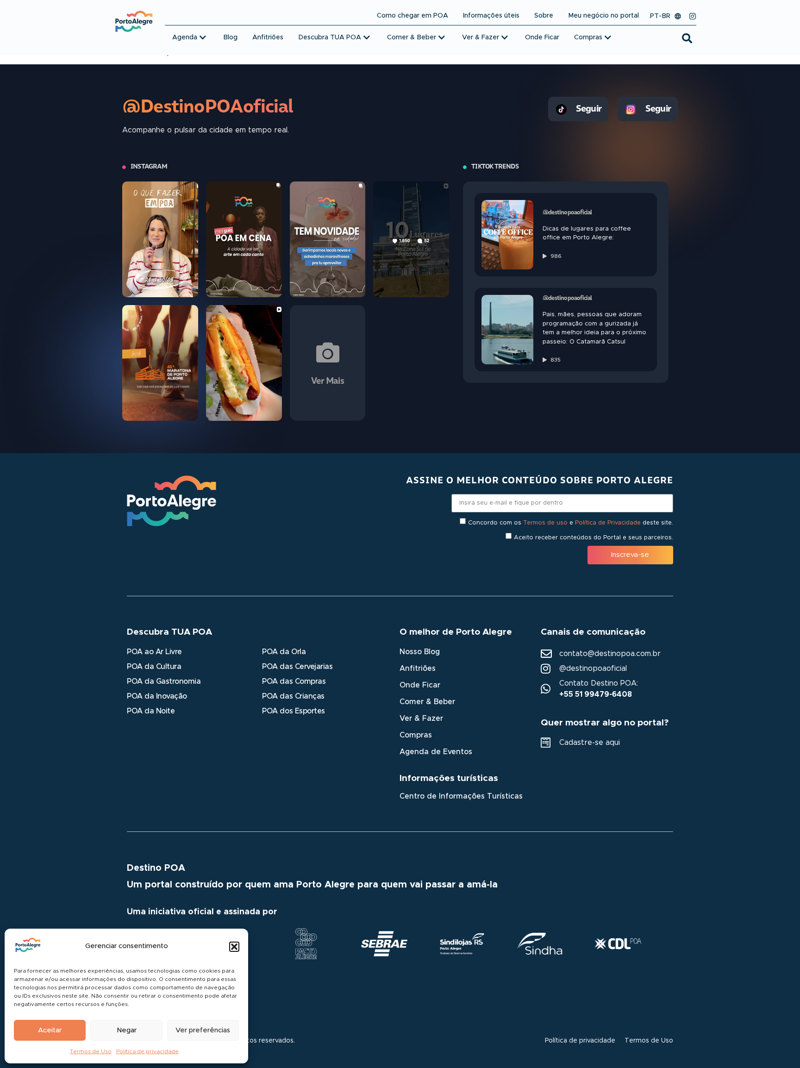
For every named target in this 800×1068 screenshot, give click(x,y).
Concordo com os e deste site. (570, 522)
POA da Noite (151, 711)
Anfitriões (418, 668)
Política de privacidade (147, 1051)
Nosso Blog (420, 652)
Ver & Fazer (421, 718)
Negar (127, 1030)
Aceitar (50, 1030)
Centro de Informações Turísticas (461, 796)
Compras (416, 735)
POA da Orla (284, 652)
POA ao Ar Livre (154, 652)
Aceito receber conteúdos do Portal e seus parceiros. (593, 537)
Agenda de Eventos (436, 752)
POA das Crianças (293, 696)
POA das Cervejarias (297, 666)
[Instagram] (692, 16)
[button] (234, 946)
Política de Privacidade (608, 522)
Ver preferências (202, 1030)
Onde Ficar (420, 685)
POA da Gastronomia (163, 681)
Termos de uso (545, 522)
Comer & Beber (427, 702)
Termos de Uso (91, 1051)
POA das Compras (293, 681)
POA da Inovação (157, 696)
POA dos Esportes (293, 711)
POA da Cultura (154, 666)
